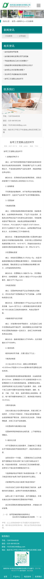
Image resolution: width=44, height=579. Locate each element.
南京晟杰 (30, 570)
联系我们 (38, 576)
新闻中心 (20, 21)
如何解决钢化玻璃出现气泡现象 (16, 56)
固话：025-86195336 (10, 543)
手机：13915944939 (10, 540)
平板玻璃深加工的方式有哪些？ (16, 61)
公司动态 (22, 36)
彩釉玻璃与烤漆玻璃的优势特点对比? (19, 65)
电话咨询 (27, 576)
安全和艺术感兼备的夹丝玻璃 (16, 74)
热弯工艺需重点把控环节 (14, 79)
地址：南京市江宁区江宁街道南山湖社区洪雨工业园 (21, 550)
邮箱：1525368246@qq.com (13, 547)
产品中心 (16, 576)
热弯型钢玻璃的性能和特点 (19, 514)
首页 (13, 21)
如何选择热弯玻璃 (11, 52)
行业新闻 (29, 21)
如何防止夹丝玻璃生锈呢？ (15, 70)
